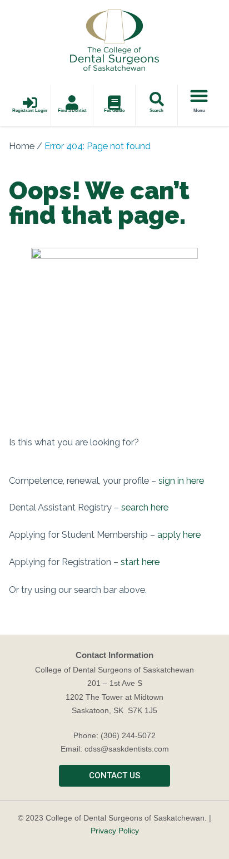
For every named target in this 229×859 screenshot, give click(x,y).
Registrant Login (29, 110)
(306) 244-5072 (128, 735)
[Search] (157, 99)
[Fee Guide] (114, 102)
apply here (179, 534)
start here (140, 562)
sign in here (181, 480)
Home (21, 146)
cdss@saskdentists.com (126, 748)
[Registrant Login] (30, 102)
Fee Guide (114, 110)
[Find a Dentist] (72, 102)
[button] (199, 95)
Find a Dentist (72, 110)
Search (156, 110)
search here (144, 507)
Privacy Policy (115, 830)
